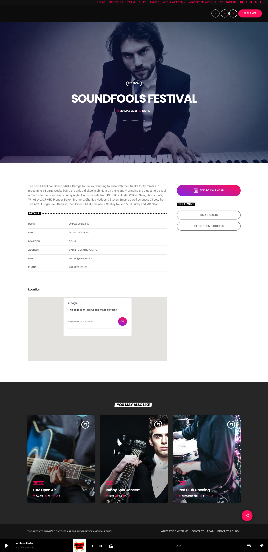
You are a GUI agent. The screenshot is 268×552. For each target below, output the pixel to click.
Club (109, 483)
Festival (134, 83)
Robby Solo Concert (123, 489)
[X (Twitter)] (246, 2)
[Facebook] (260, 2)
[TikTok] (251, 2)
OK (122, 321)
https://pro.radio (80, 258)
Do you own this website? (80, 321)
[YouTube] (241, 2)
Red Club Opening (194, 489)
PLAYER (250, 13)
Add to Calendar (211, 190)
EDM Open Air (44, 489)
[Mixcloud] (256, 2)
